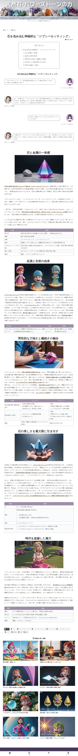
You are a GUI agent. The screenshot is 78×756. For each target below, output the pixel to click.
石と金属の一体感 (31, 53)
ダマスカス (12, 683)
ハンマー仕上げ (56, 734)
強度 (26, 632)
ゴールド (6, 658)
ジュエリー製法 (13, 734)
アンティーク (43, 683)
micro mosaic (6, 734)
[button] (72, 443)
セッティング (51, 629)
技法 (8, 629)
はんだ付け (59, 658)
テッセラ (19, 734)
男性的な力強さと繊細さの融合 (35, 59)
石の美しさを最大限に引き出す (35, 62)
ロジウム (16, 658)
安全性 (15, 632)
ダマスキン (18, 683)
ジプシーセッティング (24, 629)
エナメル (49, 683)
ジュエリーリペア (53, 658)
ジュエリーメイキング (45, 658)
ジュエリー (6, 683)
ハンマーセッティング (64, 629)
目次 (36, 45)
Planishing (43, 734)
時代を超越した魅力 (32, 65)
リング (8, 632)
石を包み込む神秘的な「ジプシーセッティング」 (40, 50)
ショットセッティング (39, 629)
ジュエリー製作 (49, 734)
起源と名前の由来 (31, 56)
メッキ (11, 658)
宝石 (21, 632)
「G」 (14, 629)
